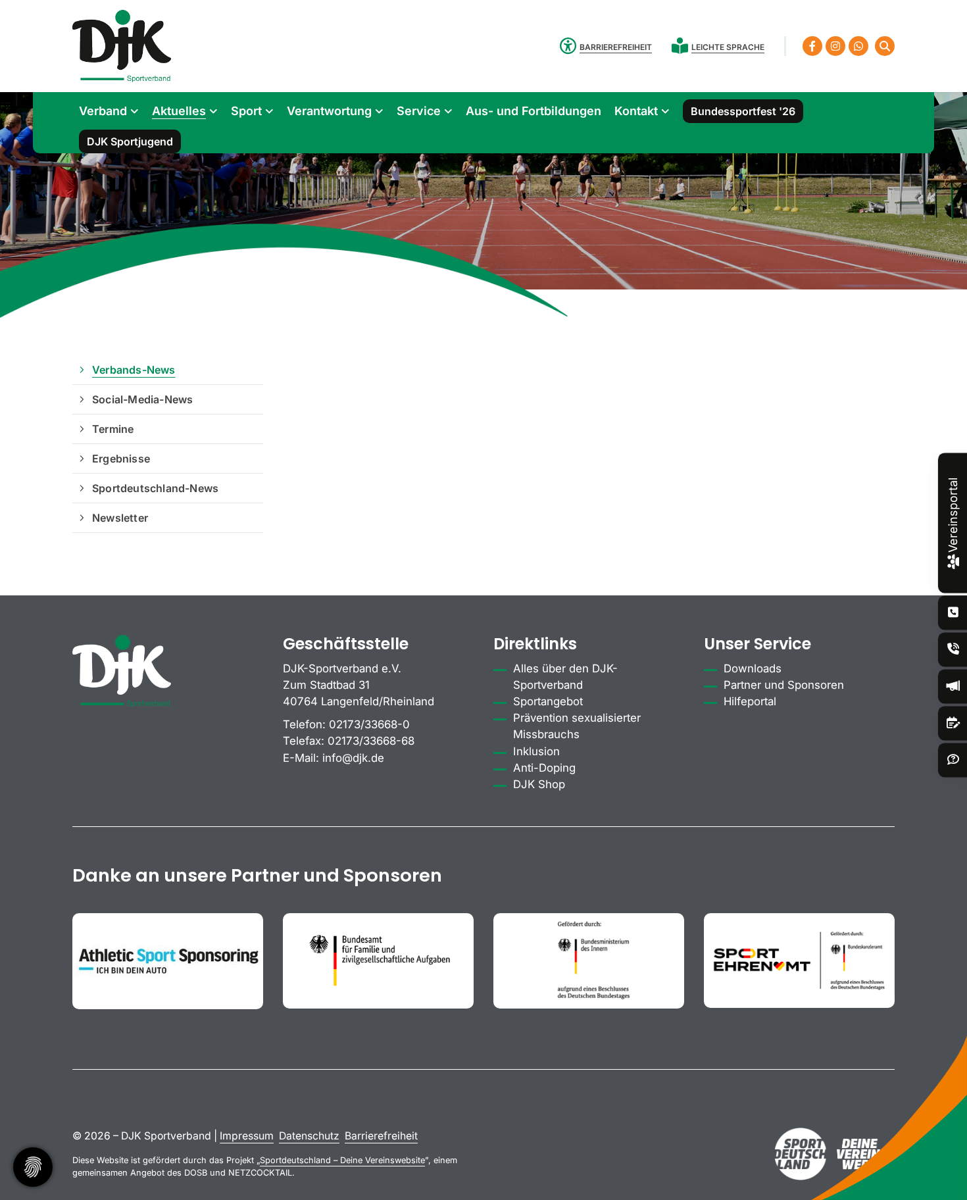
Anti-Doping (544, 767)
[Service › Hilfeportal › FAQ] (953, 760)
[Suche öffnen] (885, 46)
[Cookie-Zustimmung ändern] (33, 1167)
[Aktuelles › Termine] (953, 723)
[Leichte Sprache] (681, 46)
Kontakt (636, 111)
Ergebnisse (121, 458)
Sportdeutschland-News (155, 488)
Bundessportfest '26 (743, 111)
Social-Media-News (142, 399)
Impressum (247, 1136)
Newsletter (120, 517)
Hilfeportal (750, 701)
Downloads (752, 668)
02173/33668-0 (369, 724)
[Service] (953, 613)
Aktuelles (179, 111)
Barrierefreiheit (381, 1136)
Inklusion (536, 751)
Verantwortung (329, 111)
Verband (103, 111)
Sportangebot (548, 701)
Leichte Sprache (727, 47)
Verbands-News (134, 369)
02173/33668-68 (371, 740)
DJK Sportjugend (130, 141)
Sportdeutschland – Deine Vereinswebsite (342, 1160)
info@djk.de (353, 757)
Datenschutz (309, 1136)
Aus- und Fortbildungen (533, 111)
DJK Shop (539, 784)
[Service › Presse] (953, 686)
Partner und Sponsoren (784, 684)
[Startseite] (121, 46)
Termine (113, 429)
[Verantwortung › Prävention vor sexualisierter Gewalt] (953, 650)
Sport (246, 111)
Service (419, 111)
